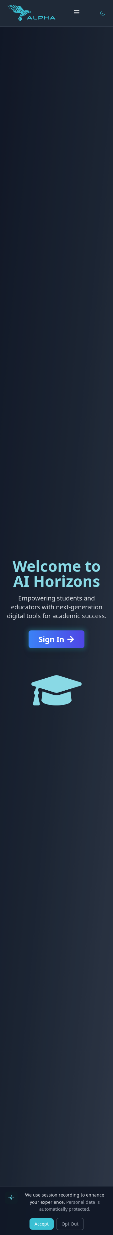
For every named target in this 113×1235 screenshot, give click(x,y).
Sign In (51, 639)
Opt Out (70, 1224)
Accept (42, 1224)
